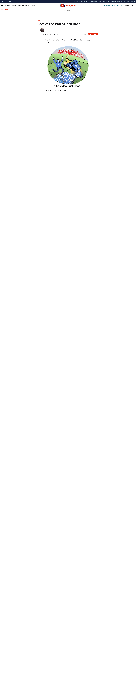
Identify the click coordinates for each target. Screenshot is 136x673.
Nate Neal (48, 30)
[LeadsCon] (119, 1)
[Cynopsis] (113, 1)
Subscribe (126, 5)
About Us (20, 5)
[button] (5, 5)
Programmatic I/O (108, 5)
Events (26, 5)
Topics (8, 5)
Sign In (131, 5)
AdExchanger (64, 40)
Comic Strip (66, 90)
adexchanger (57, 90)
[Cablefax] (132, 1)
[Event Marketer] (106, 1)
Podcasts (32, 5)
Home (2, 9)
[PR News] (100, 1)
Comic (6, 9)
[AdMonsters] (126, 1)
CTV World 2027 (118, 5)
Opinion (14, 5)
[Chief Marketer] (93, 1)
